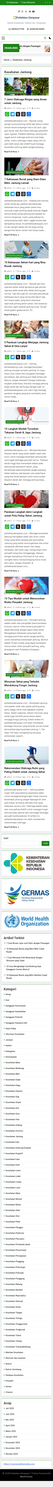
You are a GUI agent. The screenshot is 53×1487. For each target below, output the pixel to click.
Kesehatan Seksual (14, 1301)
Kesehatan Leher (13, 1170)
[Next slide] (49, 2)
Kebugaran (10, 1051)
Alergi (8, 994)
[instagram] (22, 11)
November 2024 (13, 1448)
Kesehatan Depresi (14, 1091)
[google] (29, 11)
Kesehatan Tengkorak (15, 1329)
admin (9, 108)
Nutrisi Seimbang (13, 1369)
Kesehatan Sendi (13, 1307)
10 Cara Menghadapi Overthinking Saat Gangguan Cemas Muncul (26, 3)
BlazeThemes (26, 1476)
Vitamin (9, 1392)
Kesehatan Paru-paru (15, 1239)
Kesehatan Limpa (13, 1182)
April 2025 (10, 1425)
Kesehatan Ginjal (13, 1102)
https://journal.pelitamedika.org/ (19, 1464)
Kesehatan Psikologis (15, 1267)
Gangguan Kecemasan (16, 1006)
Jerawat (9, 1040)
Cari (6, 838)
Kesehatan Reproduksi (16, 1295)
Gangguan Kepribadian (16, 1011)
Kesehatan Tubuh (13, 1335)
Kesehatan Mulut (13, 1204)
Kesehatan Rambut (14, 1290)
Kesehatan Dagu (13, 1085)
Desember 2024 (13, 1442)
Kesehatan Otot (13, 1216)
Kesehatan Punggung (15, 1278)
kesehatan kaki (12, 1142)
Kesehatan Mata (13, 1193)
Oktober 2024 (12, 1454)
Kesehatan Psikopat (15, 1273)
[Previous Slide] (45, 2)
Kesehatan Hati (12, 1119)
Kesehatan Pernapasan (16, 1256)
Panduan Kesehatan (14, 1375)
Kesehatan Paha (13, 1221)
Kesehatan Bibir (13, 1074)
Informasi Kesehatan (15, 1034)
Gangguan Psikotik (14, 1017)
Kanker (9, 1045)
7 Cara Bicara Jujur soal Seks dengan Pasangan (27, 943)
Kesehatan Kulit (13, 1165)
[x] (26, 11)
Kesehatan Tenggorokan (16, 1324)
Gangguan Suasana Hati (16, 1023)
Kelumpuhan (11, 1057)
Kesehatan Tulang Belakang (18, 1347)
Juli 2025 (10, 1408)
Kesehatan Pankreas (15, 1233)
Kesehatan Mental (14, 1199)
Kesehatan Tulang (14, 1341)
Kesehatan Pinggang (15, 1261)
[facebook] (19, 11)
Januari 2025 (11, 1437)
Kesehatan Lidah (13, 1176)
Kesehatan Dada (13, 1079)
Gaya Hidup (11, 1028)
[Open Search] (45, 38)
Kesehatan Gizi (12, 1108)
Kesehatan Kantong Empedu (18, 1148)
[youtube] (33, 11)
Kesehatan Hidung (14, 1125)
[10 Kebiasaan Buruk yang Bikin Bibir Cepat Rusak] (46, 50)
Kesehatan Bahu (13, 1062)
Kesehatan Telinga (14, 1318)
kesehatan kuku (13, 1159)
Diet (7, 1000)
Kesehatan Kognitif (14, 1153)
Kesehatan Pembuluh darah (18, 1244)
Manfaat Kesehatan (14, 1352)
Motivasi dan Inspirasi (16, 1358)
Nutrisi (9, 1364)
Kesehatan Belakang (15, 1068)
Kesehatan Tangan (14, 1312)
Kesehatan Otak (13, 1210)
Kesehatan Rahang (14, 1284)
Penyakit (9, 1381)
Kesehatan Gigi (12, 1096)
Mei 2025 (10, 1420)
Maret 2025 (11, 1431)
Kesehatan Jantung (15, 92)
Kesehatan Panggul (14, 1227)
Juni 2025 (10, 1414)
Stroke (9, 1386)
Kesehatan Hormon (14, 1131)
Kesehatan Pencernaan (16, 1250)
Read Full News (10, 151)
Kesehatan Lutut (13, 1187)
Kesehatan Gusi (13, 1113)
